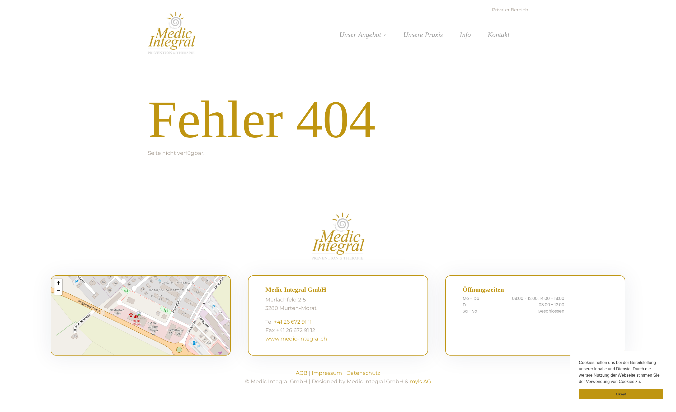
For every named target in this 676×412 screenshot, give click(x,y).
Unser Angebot (360, 36)
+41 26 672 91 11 (293, 322)
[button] (643, 382)
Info (465, 36)
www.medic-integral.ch (296, 339)
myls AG (420, 381)
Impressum (327, 373)
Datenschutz (363, 373)
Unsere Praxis (423, 36)
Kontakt (498, 36)
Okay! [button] (621, 394)
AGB (301, 373)
